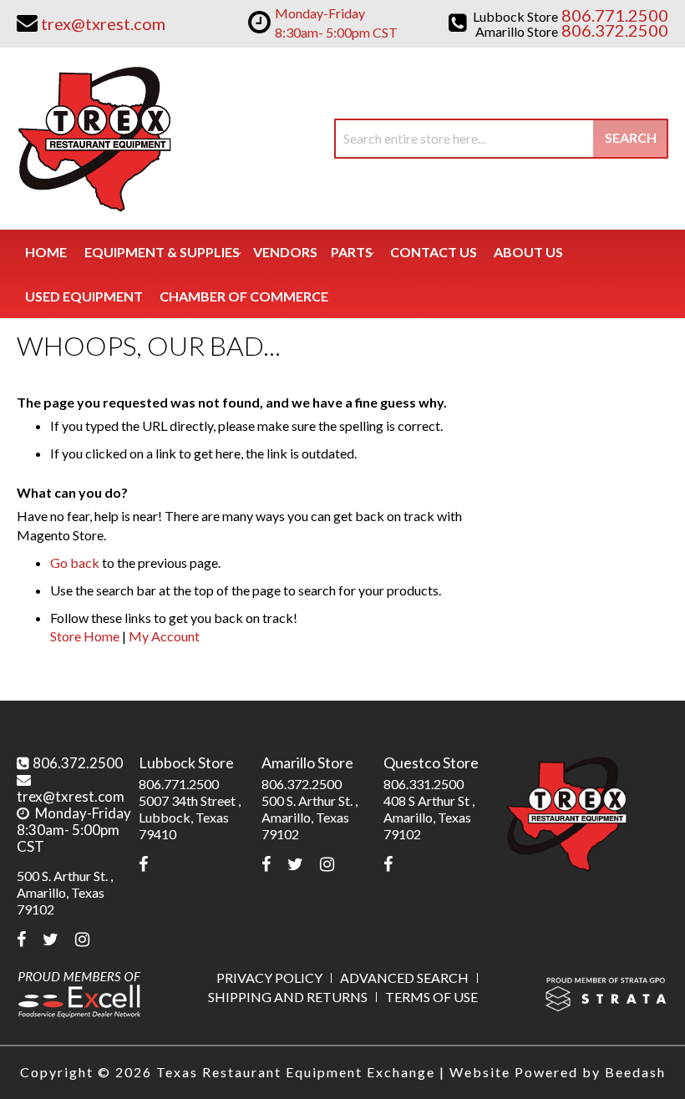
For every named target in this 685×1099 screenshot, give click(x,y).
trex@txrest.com (70, 796)
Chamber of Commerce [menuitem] (244, 296)
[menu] (342, 274)
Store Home (84, 636)
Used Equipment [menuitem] (84, 296)
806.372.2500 (78, 763)
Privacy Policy (269, 977)
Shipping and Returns (288, 997)
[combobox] (501, 139)
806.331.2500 (423, 784)
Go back (74, 562)
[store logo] (94, 138)
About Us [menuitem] (528, 252)
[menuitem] (162, 252)
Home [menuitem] (46, 252)
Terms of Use (431, 997)
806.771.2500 (179, 784)
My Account (164, 636)
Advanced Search (404, 977)
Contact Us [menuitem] (433, 252)
